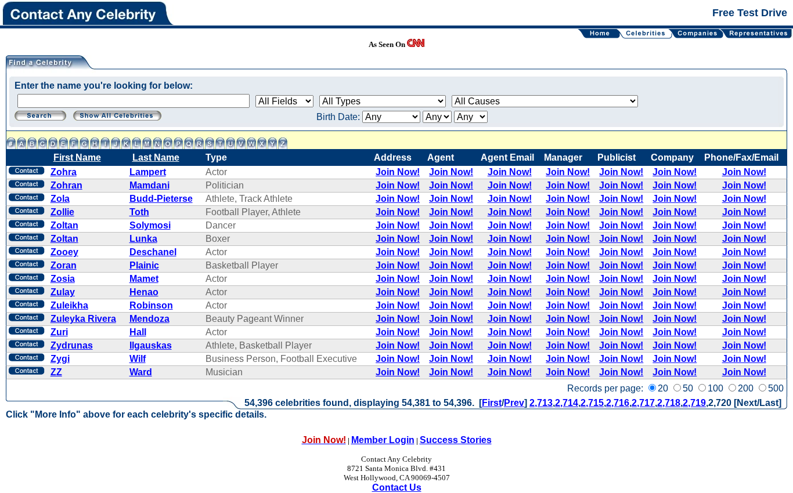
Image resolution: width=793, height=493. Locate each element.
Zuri (59, 332)
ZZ (56, 372)
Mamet (143, 279)
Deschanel (152, 252)
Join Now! (398, 172)
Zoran (64, 265)
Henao (143, 292)
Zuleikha (69, 305)
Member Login (382, 440)
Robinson (151, 305)
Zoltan (64, 225)
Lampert (147, 172)
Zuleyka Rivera (83, 319)
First (492, 403)
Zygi (60, 359)
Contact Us (396, 487)
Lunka (143, 239)
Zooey (64, 252)
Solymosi (150, 225)
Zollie (62, 212)
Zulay (63, 292)
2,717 (643, 403)
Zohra (64, 172)
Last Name (155, 157)
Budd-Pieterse (161, 199)
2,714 (566, 403)
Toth (139, 212)
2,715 (592, 403)
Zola (60, 199)
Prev (514, 403)
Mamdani (149, 185)
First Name (77, 157)
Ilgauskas (150, 345)
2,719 (694, 403)
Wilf (137, 359)
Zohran (66, 185)
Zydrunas (72, 345)
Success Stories (456, 440)
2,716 (617, 403)
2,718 (668, 403)
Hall (137, 332)
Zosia (63, 279)
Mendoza (149, 319)
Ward (140, 372)
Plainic (144, 265)
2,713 (541, 403)
